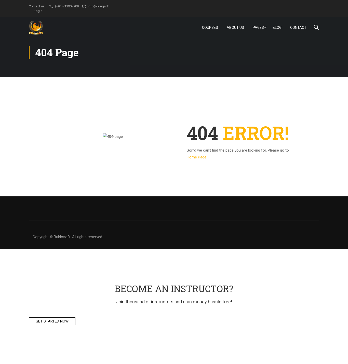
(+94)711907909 (67, 6)
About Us (235, 27)
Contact (298, 27)
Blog (277, 27)
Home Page (196, 157)
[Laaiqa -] (36, 27)
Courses (210, 27)
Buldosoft (62, 237)
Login (38, 11)
